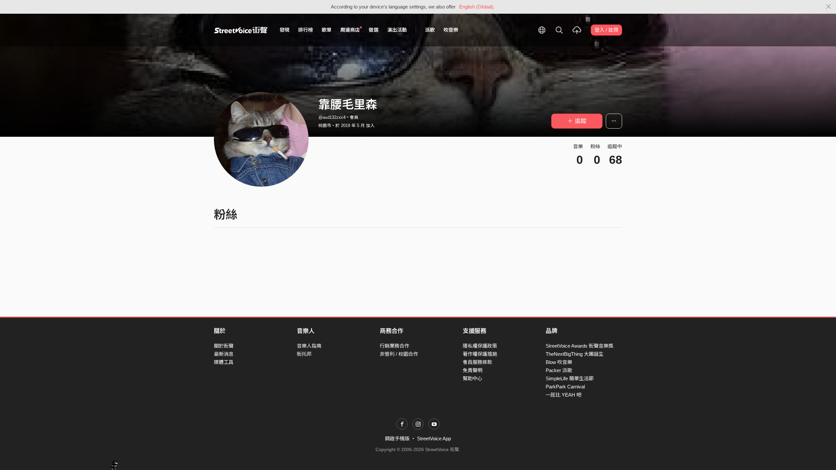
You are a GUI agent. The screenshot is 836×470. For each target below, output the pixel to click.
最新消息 (223, 354)
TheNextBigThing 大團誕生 (574, 354)
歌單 (326, 30)
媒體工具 (223, 362)
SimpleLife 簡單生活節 (570, 378)
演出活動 (397, 30)
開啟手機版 (397, 438)
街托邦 (304, 354)
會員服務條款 (477, 362)
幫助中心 (472, 378)
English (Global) (476, 6)
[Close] (828, 7)
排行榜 (305, 30)
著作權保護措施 (480, 354)
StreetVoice (241, 30)
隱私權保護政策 (480, 346)
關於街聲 (223, 346)
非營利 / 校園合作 (399, 354)
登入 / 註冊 (606, 30)
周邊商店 (350, 30)
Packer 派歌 (559, 370)
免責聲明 (472, 370)
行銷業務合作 (394, 346)
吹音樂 (450, 30)
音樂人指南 (309, 346)
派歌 (430, 30)
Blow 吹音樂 (559, 362)
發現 (284, 30)
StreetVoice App (434, 438)
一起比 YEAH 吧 (563, 395)
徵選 (373, 30)
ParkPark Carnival (565, 386)
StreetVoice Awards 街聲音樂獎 (579, 346)
